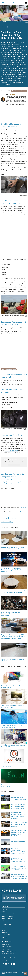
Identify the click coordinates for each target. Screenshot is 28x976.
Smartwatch (5, 937)
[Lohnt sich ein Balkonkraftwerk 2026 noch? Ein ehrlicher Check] (5, 860)
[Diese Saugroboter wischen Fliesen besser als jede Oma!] (14, 650)
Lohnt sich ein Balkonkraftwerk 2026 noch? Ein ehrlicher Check (18, 860)
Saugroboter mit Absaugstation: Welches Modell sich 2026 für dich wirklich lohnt (12, 548)
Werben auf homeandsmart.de (10, 914)
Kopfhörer (4, 932)
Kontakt (4, 911)
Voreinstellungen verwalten (7, 972)
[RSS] (14, 964)
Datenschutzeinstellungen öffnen (14, 465)
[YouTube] (6, 964)
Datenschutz (4, 973)
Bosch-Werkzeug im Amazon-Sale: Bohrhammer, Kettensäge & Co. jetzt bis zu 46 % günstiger (13, 613)
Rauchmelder (5, 944)
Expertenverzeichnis (7, 916)
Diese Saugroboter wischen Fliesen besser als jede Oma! (13, 660)
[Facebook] (3, 964)
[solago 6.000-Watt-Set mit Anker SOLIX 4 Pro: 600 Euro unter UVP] (5, 824)
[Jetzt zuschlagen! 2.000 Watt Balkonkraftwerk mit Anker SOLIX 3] (5, 868)
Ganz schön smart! (7, 521)
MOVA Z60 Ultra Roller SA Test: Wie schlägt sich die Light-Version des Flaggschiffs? (13, 591)
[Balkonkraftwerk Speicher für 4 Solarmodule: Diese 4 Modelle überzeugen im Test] (5, 876)
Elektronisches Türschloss (9, 951)
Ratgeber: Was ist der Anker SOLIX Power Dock (18, 798)
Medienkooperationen (8, 918)
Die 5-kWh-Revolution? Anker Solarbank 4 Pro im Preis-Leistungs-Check (18, 806)
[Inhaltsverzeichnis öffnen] (25, 973)
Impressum (15, 972)
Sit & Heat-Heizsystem (11, 450)
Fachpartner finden (7, 921)
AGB (23, 972)
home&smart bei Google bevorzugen (20, 90)
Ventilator (4, 930)
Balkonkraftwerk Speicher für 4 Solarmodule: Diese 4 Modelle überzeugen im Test (19, 876)
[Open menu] (25, 2)
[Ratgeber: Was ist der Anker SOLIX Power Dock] (5, 798)
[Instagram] (11, 964)
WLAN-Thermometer (8, 954)
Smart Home (20, 512)
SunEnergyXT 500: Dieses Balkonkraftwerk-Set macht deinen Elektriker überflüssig (19, 833)
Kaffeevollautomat (7, 947)
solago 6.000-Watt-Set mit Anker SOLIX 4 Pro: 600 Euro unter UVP (19, 824)
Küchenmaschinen (7, 949)
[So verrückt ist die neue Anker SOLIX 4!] (5, 842)
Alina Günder (12, 94)
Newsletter (5, 961)
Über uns (4, 909)
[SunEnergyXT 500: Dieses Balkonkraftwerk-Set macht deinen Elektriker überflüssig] (5, 833)
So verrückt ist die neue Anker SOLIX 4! (18, 842)
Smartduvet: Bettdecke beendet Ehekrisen (13, 480)
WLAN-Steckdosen (7, 935)
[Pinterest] (9, 964)
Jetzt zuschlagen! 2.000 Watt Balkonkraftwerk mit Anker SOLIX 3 (18, 868)
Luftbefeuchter (6, 928)
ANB (19, 972)
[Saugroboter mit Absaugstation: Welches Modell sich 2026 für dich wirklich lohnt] (14, 538)
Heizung (4, 27)
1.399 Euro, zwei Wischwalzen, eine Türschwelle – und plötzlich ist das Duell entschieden (12, 569)
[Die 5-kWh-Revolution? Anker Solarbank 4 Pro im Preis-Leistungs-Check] (5, 806)
